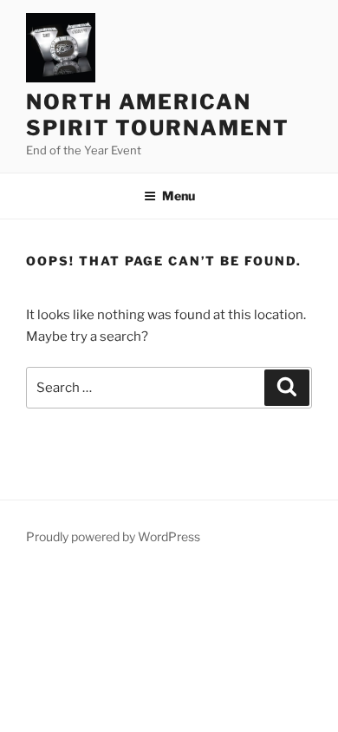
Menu (178, 195)
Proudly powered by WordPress (113, 536)
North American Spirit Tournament (157, 115)
